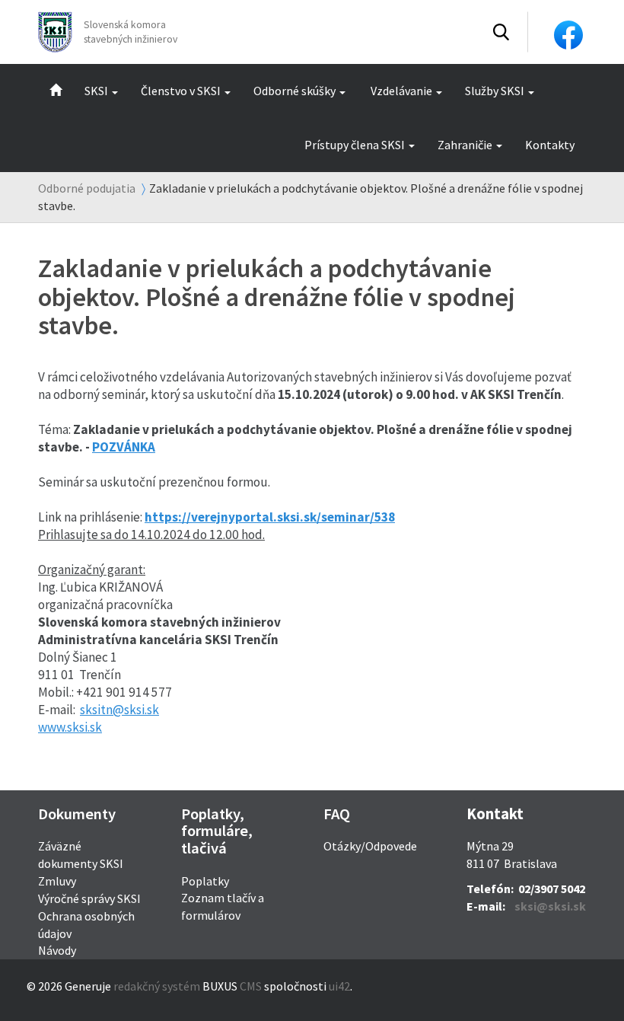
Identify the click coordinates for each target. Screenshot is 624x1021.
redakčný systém (156, 986)
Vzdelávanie (401, 90)
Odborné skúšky (294, 90)
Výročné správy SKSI (89, 898)
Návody (57, 950)
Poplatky (205, 881)
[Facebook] (568, 33)
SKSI (96, 90)
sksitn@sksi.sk (119, 709)
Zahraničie (465, 144)
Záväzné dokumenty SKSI (80, 854)
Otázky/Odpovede (370, 845)
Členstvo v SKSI (181, 90)
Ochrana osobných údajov (86, 924)
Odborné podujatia (86, 188)
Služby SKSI (494, 90)
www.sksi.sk (70, 727)
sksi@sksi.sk (550, 906)
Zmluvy (57, 881)
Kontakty (550, 144)
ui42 (339, 986)
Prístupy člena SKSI (354, 144)
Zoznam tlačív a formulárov (222, 906)
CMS (251, 986)
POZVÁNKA (123, 447)
